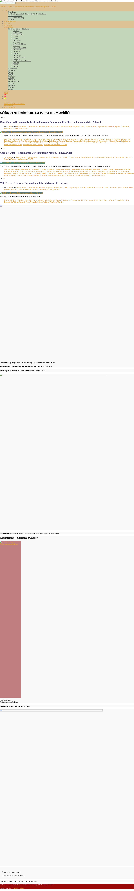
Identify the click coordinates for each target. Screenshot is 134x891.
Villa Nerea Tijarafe (56, 202)
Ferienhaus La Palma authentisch (81, 170)
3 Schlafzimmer (31, 187)
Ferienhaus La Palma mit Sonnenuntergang (63, 173)
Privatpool (11, 79)
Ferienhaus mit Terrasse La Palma (116, 143)
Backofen (49, 126)
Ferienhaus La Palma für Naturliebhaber (24, 171)
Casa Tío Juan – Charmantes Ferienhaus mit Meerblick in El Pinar (36, 152)
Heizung (11, 78)
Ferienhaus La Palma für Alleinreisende (117, 139)
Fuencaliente (17, 40)
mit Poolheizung (13, 81)
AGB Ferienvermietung (16, 18)
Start (5, 10)
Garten (81, 126)
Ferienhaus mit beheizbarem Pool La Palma (99, 200)
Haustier (11, 87)
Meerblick (11, 70)
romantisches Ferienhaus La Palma (55, 145)
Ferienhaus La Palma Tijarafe (51, 143)
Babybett (49, 157)
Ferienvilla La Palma (122, 200)
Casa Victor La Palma (26, 139)
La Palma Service (10, 107)
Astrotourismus (9, 102)
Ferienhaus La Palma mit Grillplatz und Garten (44, 200)
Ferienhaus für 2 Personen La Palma (46, 139)
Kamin (93, 126)
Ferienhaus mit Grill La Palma (94, 143)
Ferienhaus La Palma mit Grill (14, 173)
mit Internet (8, 25)
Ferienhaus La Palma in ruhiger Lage (95, 171)
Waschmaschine (16, 128)
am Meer (7, 91)
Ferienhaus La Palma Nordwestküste (113, 173)
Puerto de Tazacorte (19, 57)
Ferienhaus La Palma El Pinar (93, 139)
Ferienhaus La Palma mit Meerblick (36, 173)
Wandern (11, 72)
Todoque (15, 66)
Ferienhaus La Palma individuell (119, 171)
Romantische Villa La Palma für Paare (16, 202)
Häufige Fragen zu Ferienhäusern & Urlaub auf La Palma (27, 14)
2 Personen (41, 126)
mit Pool (7, 23)
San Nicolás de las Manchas (22, 61)
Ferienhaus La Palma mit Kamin (109, 141)
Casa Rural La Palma (11, 139)
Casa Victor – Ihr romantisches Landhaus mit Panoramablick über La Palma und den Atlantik (51, 122)
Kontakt (11, 19)
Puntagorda (16, 59)
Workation (11, 76)
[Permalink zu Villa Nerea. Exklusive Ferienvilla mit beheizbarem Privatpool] (21, 193)
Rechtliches (12, 12)
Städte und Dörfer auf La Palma (18, 29)
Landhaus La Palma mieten (13, 145)
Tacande (15, 53)
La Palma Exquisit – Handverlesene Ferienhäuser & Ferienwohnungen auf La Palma (28, 7)
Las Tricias (16, 51)
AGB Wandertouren (15, 16)
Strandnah (11, 85)
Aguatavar (16, 31)
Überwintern (12, 68)
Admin (9, 126)
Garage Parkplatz (73, 126)
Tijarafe (15, 64)
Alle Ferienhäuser (10, 21)
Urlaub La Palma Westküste (39, 202)
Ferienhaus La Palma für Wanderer (36, 141)
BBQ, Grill (56, 126)
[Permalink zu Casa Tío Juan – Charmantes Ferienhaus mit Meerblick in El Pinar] (22, 162)
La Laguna (16, 42)
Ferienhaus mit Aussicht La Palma (28, 175)
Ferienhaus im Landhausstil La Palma (33, 170)
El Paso (15, 36)
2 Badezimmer (21, 187)
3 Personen (41, 157)
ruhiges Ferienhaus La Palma (95, 175)
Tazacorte (16, 63)
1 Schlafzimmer (31, 126)
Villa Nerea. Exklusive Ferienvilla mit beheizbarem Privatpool (33, 183)
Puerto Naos (17, 55)
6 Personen (41, 187)
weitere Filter (8, 27)
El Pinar (15, 38)
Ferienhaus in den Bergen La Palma (71, 139)
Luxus (6, 93)
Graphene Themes (18, 888)
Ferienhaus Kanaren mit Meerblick (58, 170)
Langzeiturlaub (102, 126)
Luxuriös (11, 83)
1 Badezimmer (21, 126)
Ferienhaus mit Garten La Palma (72, 143)
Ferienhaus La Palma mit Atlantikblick (85, 141)
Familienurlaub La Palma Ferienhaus (16, 200)
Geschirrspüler (90, 187)
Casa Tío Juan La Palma (12, 170)
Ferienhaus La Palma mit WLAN (30, 143)
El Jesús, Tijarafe (18, 34)
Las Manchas (17, 49)
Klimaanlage (110, 157)
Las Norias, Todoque (19, 48)
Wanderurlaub (9, 106)
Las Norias (16, 46)
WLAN (11, 74)
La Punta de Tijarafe (19, 44)
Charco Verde (17, 33)
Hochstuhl (101, 157)
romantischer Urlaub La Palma (33, 145)
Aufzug (10, 89)
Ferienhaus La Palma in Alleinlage (60, 141)
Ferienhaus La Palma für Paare (14, 141)
